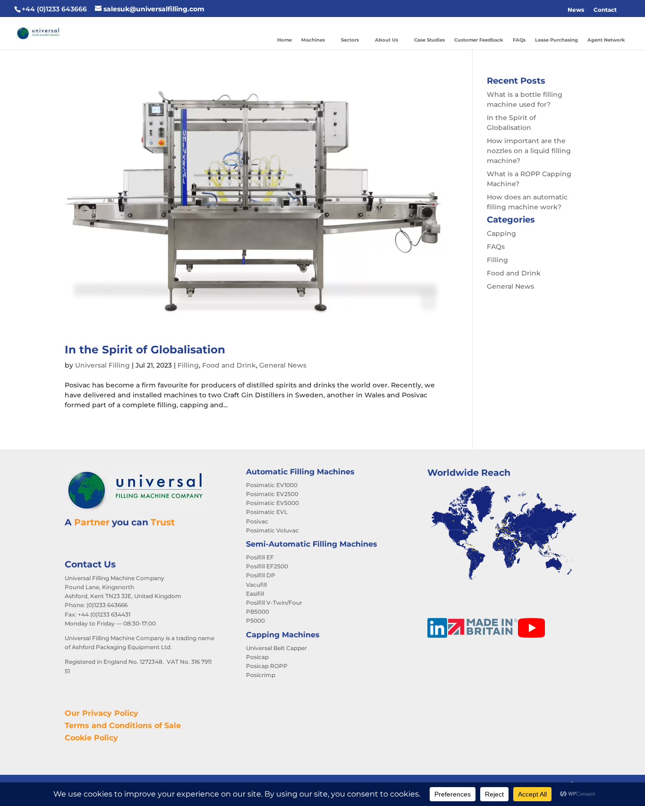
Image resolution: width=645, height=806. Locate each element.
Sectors (350, 40)
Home (284, 40)
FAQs (519, 40)
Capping (501, 233)
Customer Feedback (478, 40)
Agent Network (606, 40)
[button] (626, 10)
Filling (188, 365)
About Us (386, 40)
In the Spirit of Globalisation (145, 349)
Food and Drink (229, 365)
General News (282, 365)
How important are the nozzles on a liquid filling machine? (529, 151)
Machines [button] (313, 40)
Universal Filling (102, 365)
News (576, 9)
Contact (605, 9)
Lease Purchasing (556, 40)
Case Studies (429, 40)
